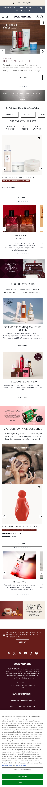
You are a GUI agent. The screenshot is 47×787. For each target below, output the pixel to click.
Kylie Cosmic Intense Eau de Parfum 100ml (21, 526)
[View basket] (41, 16)
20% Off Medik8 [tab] (25, 128)
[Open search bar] (7, 16)
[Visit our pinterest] (36, 653)
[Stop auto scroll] (42, 22)
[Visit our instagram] (20, 653)
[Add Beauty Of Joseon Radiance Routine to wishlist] (39, 138)
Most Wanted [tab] (37, 128)
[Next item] (41, 168)
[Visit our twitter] (14, 653)
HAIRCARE (28, 115)
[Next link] (41, 229)
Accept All (22, 783)
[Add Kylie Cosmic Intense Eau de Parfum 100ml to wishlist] (39, 487)
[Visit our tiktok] (31, 653)
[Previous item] (4, 168)
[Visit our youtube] (25, 653)
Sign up (22, 642)
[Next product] (41, 516)
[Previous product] (4, 516)
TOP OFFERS (10, 115)
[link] (37, 16)
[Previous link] (4, 229)
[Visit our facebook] (9, 653)
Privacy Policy (7, 765)
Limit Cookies (22, 776)
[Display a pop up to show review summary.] (20, 533)
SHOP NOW (22, 77)
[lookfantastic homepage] (22, 16)
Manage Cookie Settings (22, 770)
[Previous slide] (2, 51)
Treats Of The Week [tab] (10, 128)
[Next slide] (42, 51)
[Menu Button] (2, 16)
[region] (22, 748)
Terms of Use (21, 765)
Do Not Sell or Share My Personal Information (22, 686)
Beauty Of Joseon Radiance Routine (18, 177)
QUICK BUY (22, 197)
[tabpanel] (22, 168)
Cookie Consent (23, 683)
